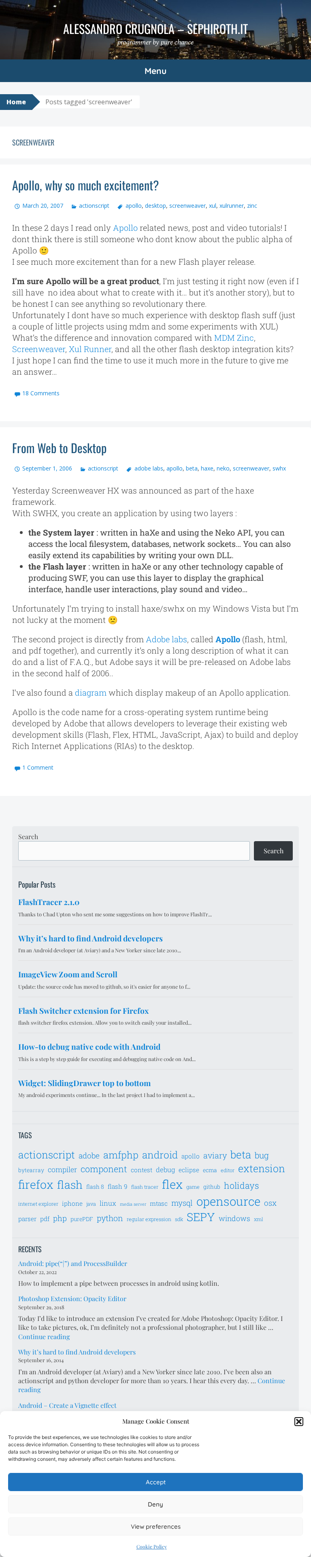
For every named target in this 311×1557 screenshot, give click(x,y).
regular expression (149, 1219)
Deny (155, 1504)
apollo (133, 205)
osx (270, 1203)
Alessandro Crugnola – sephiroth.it (155, 28)
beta (192, 468)
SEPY (201, 1216)
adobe (89, 1155)
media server (133, 1204)
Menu (155, 70)
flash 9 (118, 1186)
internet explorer (38, 1203)
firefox (35, 1184)
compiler (62, 1169)
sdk (179, 1219)
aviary (215, 1155)
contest (141, 1170)
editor (227, 1170)
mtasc (159, 1203)
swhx (279, 468)
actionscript (94, 205)
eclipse (189, 1170)
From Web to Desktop (59, 448)
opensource (228, 1201)
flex (172, 1184)
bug (262, 1155)
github (211, 1186)
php (60, 1218)
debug (165, 1169)
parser (27, 1219)
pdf (44, 1219)
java (91, 1203)
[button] (299, 1422)
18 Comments (41, 393)
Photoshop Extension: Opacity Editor (72, 1298)
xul (212, 205)
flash (70, 1184)
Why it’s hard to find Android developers (77, 1352)
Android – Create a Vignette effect (67, 1405)
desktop (155, 205)
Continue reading (44, 1336)
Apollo (125, 227)
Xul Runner (90, 349)
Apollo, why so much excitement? (85, 185)
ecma (210, 1170)
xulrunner (231, 205)
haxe (207, 468)
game (193, 1187)
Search (28, 836)
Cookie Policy (151, 1546)
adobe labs (148, 468)
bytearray (31, 1170)
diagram (91, 692)
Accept (156, 1482)
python (110, 1218)
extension (261, 1168)
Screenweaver (38, 349)
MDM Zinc (234, 337)
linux (108, 1203)
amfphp (120, 1154)
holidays (241, 1185)
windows (234, 1218)
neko (223, 468)
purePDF (81, 1219)
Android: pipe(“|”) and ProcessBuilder (72, 1263)
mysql (182, 1203)
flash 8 (95, 1186)
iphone (72, 1203)
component (104, 1169)
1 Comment (37, 767)
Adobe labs (166, 639)
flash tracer (144, 1187)
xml (258, 1219)
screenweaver (187, 205)
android (160, 1154)
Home (16, 101)
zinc (252, 205)
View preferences (156, 1526)
